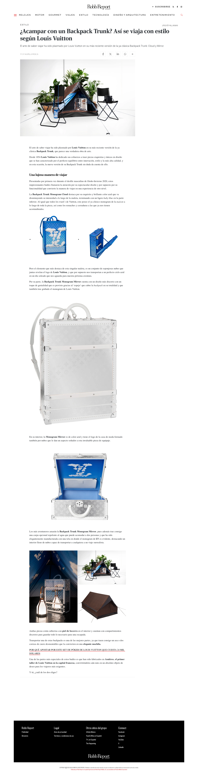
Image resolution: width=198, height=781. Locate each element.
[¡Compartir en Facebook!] (103, 54)
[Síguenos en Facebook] (177, 7)
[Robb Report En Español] (99, 6)
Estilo (83, 14)
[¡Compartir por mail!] (132, 54)
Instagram (121, 736)
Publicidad (25, 732)
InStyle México (91, 732)
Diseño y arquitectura (129, 14)
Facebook (121, 732)
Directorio (25, 736)
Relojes (25, 14)
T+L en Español (91, 739)
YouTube (121, 739)
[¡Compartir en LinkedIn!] (117, 54)
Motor (39, 14)
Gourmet (55, 14)
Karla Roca (31, 54)
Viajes (70, 14)
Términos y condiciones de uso (64, 736)
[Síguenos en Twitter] (173, 7)
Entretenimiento (162, 14)
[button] (15, 15)
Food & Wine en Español (94, 736)
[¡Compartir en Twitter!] (110, 54)
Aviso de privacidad (60, 732)
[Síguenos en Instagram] (181, 7)
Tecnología (100, 14)
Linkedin (121, 747)
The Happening (91, 743)
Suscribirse (162, 6)
